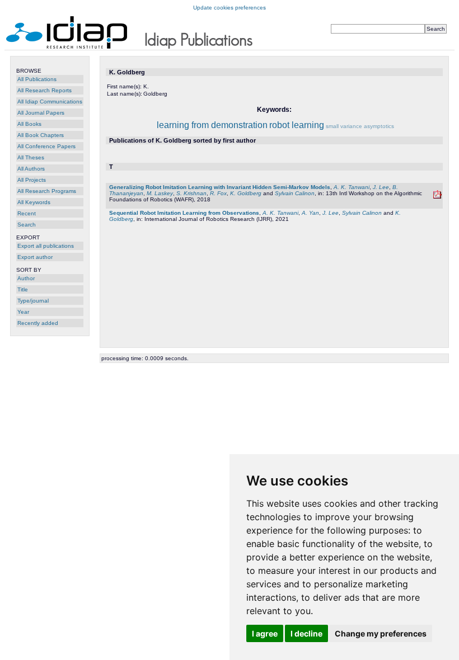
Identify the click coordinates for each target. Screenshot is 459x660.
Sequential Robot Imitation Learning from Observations (184, 213)
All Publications (37, 79)
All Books (29, 124)
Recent (26, 213)
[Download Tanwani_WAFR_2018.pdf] (437, 197)
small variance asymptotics (360, 126)
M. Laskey (160, 193)
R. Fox (218, 193)
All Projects (31, 180)
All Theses (30, 157)
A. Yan (310, 213)
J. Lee (381, 187)
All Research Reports (44, 90)
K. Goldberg (245, 193)
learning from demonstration (212, 125)
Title (22, 289)
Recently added (37, 323)
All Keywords (33, 202)
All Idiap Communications (49, 101)
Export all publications (45, 246)
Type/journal (33, 301)
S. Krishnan (191, 193)
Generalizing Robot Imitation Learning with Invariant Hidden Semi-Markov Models (219, 187)
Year (23, 312)
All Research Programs (46, 191)
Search (26, 224)
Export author (35, 257)
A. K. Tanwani (351, 187)
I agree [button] (265, 633)
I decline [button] (306, 633)
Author (26, 278)
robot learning (296, 125)
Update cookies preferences (229, 7)
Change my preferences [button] (381, 633)
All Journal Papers (40, 113)
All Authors (31, 169)
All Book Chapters (40, 135)
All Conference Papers (46, 146)
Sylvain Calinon (295, 193)
